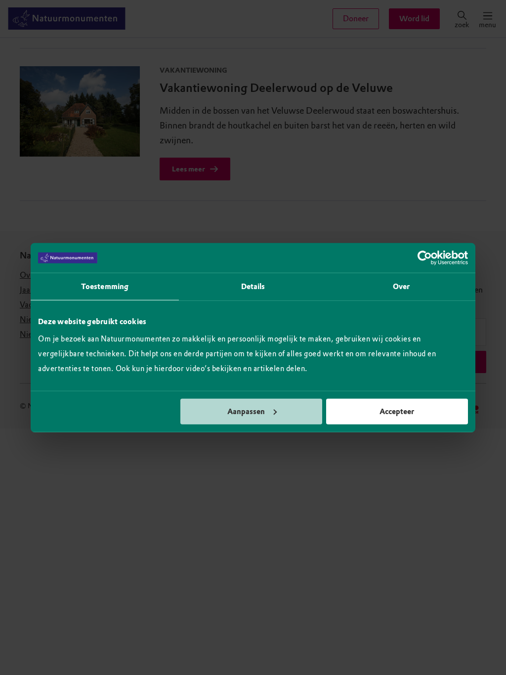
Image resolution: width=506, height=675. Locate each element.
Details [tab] (253, 286)
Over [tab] (401, 286)
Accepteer (397, 411)
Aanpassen (246, 411)
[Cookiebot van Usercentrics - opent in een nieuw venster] (424, 258)
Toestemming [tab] (104, 286)
